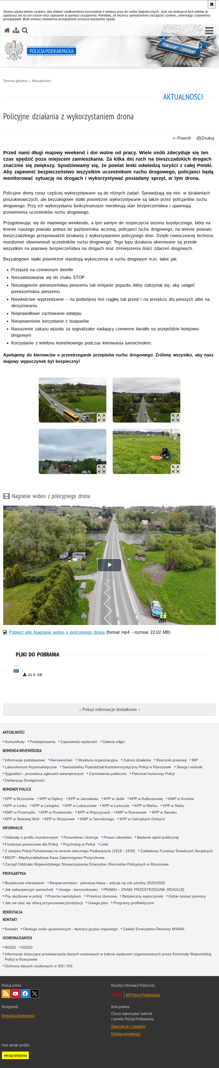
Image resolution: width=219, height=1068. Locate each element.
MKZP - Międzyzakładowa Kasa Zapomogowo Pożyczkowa (54, 857)
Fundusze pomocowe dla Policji (31, 844)
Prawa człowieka (118, 837)
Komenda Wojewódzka (22, 750)
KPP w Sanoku (164, 812)
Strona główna (15, 81)
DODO (27, 947)
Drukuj (208, 138)
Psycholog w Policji (79, 844)
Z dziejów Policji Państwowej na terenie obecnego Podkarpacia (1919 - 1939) (70, 851)
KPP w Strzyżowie (60, 819)
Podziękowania (42, 742)
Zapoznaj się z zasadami (128, 1026)
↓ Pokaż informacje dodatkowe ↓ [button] (109, 709)
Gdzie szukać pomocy (187, 896)
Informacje (13, 828)
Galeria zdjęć (114, 742)
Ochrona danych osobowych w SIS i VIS (38, 966)
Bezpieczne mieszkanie (24, 883)
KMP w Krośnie (181, 799)
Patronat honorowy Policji (153, 773)
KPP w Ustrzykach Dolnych (142, 819)
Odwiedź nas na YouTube (15, 993)
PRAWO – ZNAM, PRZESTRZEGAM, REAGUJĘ (143, 889)
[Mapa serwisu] (16, 30)
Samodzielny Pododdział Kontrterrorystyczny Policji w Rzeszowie (116, 767)
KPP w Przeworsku (56, 812)
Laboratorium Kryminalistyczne (31, 767)
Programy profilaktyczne (133, 903)
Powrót (184, 138)
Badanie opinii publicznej (158, 837)
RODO (10, 947)
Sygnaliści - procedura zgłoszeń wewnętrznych (44, 773)
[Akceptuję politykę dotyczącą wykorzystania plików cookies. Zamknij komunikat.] (212, 4)
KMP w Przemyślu (20, 812)
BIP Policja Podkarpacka (143, 994)
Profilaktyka (14, 873)
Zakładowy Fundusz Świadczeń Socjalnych (176, 851)
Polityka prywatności (125, 1033)
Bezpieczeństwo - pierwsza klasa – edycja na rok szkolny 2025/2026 (107, 883)
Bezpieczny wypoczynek (142, 896)
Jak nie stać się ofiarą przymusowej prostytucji (44, 903)
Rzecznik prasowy (171, 760)
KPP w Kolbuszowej (146, 799)
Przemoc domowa (102, 896)
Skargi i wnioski (189, 767)
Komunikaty (15, 742)
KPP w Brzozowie (19, 799)
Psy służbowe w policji (23, 896)
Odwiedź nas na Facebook (25, 993)
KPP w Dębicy (51, 799)
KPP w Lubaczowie (81, 805)
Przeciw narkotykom (64, 896)
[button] (209, 30)
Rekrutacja (12, 912)
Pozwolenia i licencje (81, 837)
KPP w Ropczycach (94, 812)
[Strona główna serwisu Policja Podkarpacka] (7, 30)
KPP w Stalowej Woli (22, 819)
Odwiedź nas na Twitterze (34, 993)
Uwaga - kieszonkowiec (78, 889)
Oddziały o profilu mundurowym (31, 837)
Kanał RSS (6, 993)
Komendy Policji (17, 789)
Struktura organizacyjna (98, 760)
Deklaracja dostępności (18, 1015)
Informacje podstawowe (25, 760)
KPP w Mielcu (146, 805)
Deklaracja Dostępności (25, 780)
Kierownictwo (61, 760)
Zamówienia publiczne (108, 773)
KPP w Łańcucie (115, 805)
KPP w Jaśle (114, 799)
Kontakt (10, 919)
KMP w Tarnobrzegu (97, 819)
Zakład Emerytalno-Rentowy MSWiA (153, 929)
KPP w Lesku (16, 805)
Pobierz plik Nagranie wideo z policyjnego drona (57, 632)
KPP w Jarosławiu (83, 799)
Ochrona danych (17, 938)
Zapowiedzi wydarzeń (79, 742)
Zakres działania (137, 760)
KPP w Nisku (173, 805)
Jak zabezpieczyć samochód (29, 889)
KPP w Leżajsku (45, 805)
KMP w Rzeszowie (131, 812)
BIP (195, 760)
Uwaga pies (98, 903)
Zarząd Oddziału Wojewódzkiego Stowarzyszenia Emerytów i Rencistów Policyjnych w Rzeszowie (87, 864)
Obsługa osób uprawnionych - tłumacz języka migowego (70, 929)
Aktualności (41, 81)
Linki (104, 844)
